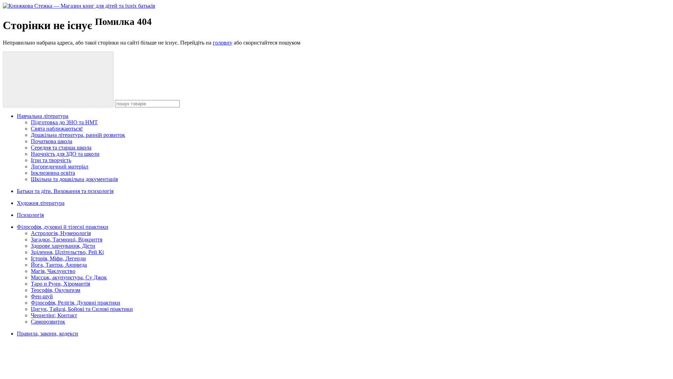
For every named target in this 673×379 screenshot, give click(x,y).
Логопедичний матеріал (59, 166)
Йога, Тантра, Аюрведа (59, 265)
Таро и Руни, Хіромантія (60, 284)
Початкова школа (51, 141)
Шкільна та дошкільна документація (74, 179)
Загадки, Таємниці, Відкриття (66, 239)
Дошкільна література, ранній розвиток (78, 135)
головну (222, 43)
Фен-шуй (42, 296)
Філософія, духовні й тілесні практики (62, 227)
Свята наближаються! (57, 129)
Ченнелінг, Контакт (54, 315)
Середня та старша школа (61, 148)
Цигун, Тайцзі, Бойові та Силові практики (82, 309)
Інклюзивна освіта (53, 173)
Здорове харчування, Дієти (63, 246)
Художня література (40, 203)
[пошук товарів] (58, 79)
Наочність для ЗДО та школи (65, 154)
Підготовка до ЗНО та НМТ (64, 122)
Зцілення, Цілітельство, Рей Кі (67, 252)
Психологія (30, 215)
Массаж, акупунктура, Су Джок (69, 277)
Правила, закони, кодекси (47, 334)
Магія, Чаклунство (53, 271)
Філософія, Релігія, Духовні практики (75, 303)
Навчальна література (42, 116)
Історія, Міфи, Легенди (58, 258)
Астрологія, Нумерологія (61, 233)
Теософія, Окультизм (55, 290)
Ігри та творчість (51, 160)
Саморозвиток (48, 322)
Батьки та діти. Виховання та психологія (65, 191)
